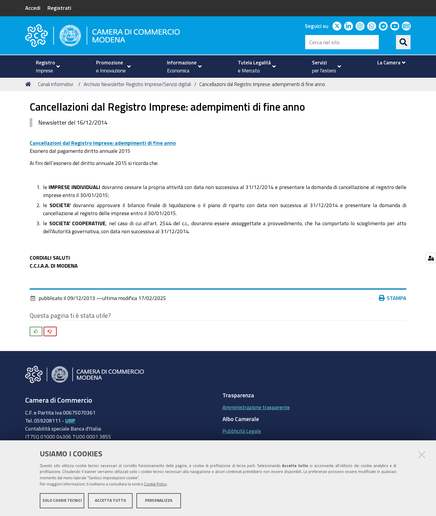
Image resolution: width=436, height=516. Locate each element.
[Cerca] (403, 42)
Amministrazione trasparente (256, 407)
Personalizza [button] (158, 500)
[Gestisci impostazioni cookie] (431, 258)
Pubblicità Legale (241, 431)
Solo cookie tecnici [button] (62, 500)
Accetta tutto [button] (110, 500)
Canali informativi (55, 84)
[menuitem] (45, 66)
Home (29, 84)
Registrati (59, 7)
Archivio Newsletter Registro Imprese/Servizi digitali (137, 84)
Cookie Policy (155, 484)
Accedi (32, 7)
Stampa (396, 298)
